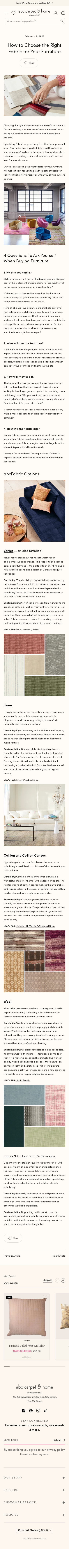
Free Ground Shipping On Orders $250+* (34, 2)
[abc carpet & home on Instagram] (38, 1410)
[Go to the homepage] (34, 15)
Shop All (47, 1280)
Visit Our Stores (34, 1400)
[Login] (55, 13)
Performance (45, 1156)
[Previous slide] (57, 1280)
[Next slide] (63, 1280)
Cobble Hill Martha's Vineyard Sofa (35, 926)
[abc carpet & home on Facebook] (23, 1410)
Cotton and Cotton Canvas (25, 855)
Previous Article (12, 1255)
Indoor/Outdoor (16, 1156)
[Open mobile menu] (6, 13)
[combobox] (35, 21)
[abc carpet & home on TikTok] (45, 1410)
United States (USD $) (34, 1530)
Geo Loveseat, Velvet (27, 629)
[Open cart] (63, 13)
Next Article (59, 1255)
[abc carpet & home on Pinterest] (31, 1410)
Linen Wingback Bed (27, 779)
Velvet (8, 551)
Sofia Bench (23, 1080)
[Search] (62, 21)
